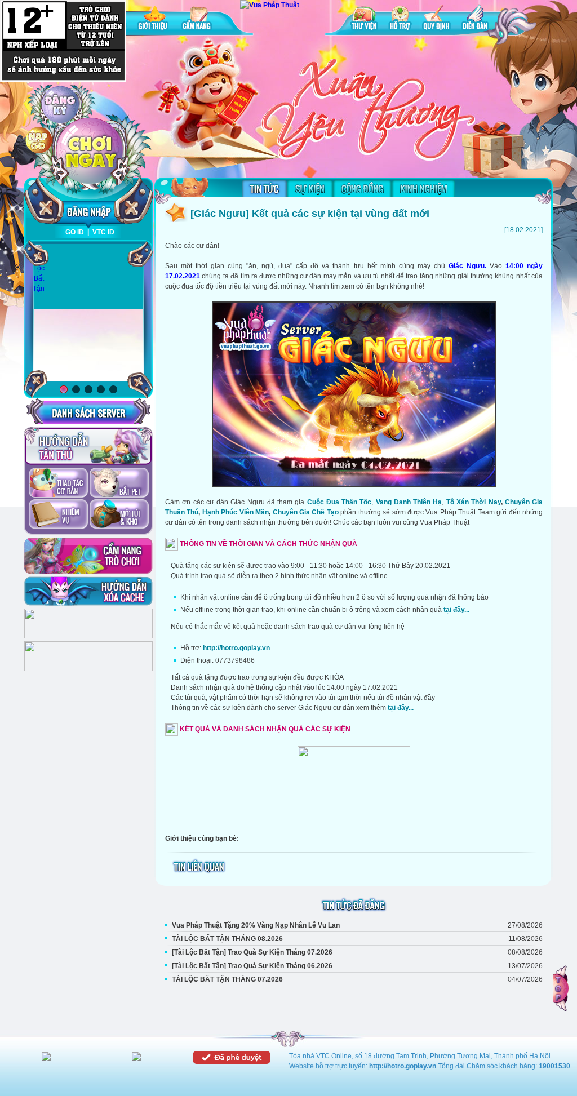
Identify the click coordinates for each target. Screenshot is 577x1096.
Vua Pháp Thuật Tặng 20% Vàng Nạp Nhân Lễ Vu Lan (256, 925)
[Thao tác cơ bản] (58, 483)
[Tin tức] (264, 188)
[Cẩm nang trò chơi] (88, 556)
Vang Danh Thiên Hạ (409, 502)
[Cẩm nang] (198, 19)
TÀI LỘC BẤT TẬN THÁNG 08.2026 (227, 939)
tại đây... (456, 610)
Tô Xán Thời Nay (473, 502)
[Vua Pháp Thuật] (269, 5)
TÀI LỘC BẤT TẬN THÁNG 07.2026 (227, 979)
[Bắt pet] (119, 483)
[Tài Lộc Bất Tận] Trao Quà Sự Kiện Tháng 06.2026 (252, 966)
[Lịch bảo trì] (88, 636)
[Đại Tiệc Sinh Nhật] (88, 313)
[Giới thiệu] (154, 19)
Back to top (561, 988)
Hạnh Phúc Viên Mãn (235, 512)
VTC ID (103, 232)
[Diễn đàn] (475, 19)
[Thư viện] (364, 19)
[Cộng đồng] (362, 188)
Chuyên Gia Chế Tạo (306, 512)
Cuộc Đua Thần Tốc (339, 502)
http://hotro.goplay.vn (236, 648)
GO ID (74, 232)
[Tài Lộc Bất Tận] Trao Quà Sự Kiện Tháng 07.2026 (252, 952)
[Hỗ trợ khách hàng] (88, 669)
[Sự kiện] (310, 188)
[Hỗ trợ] (400, 19)
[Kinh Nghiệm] (423, 188)
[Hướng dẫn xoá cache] (88, 591)
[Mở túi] (119, 515)
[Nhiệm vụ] (58, 515)
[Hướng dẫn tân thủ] (88, 446)
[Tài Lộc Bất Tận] (39, 269)
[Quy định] (436, 19)
